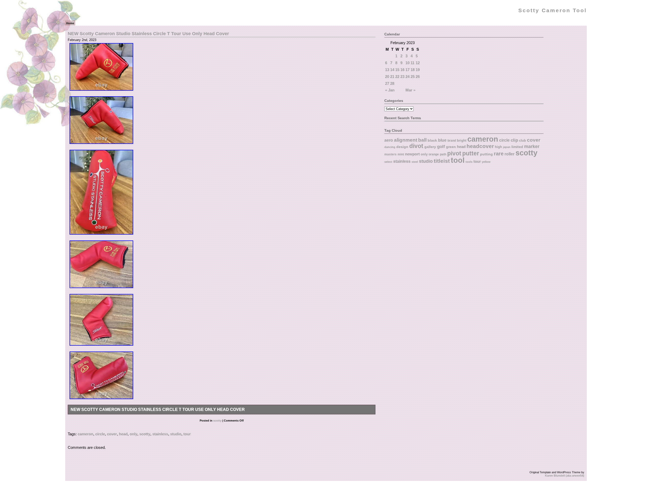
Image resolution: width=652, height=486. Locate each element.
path (443, 154)
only (133, 434)
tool (458, 160)
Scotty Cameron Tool (552, 10)
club (522, 140)
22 (397, 76)
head (123, 434)
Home (70, 23)
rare (499, 153)
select (388, 161)
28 (392, 83)
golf (441, 146)
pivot (454, 153)
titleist (442, 161)
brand (451, 140)
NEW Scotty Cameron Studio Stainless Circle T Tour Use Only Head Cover (148, 33)
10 (407, 63)
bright (461, 140)
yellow (486, 161)
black (432, 140)
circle (100, 434)
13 (387, 70)
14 (392, 70)
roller (509, 154)
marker (531, 146)
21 (392, 76)
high (498, 147)
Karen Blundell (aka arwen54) (564, 475)
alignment (405, 140)
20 (387, 76)
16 (402, 70)
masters (390, 154)
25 (413, 76)
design (402, 147)
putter (470, 153)
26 (418, 76)
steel (415, 161)
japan (506, 146)
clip (514, 140)
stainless (160, 434)
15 (397, 70)
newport (412, 154)
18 (413, 70)
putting (486, 154)
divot (416, 146)
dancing (389, 146)
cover (112, 434)
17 (407, 70)
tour (187, 434)
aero (388, 140)
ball (422, 140)
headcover (480, 146)
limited (517, 147)
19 (418, 70)
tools (469, 161)
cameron (85, 434)
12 (418, 63)
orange (434, 154)
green (451, 147)
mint (401, 154)
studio (175, 434)
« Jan (390, 90)
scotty (217, 420)
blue (442, 140)
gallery (430, 147)
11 (412, 63)
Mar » (410, 90)
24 (407, 76)
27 (387, 83)
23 (402, 76)
